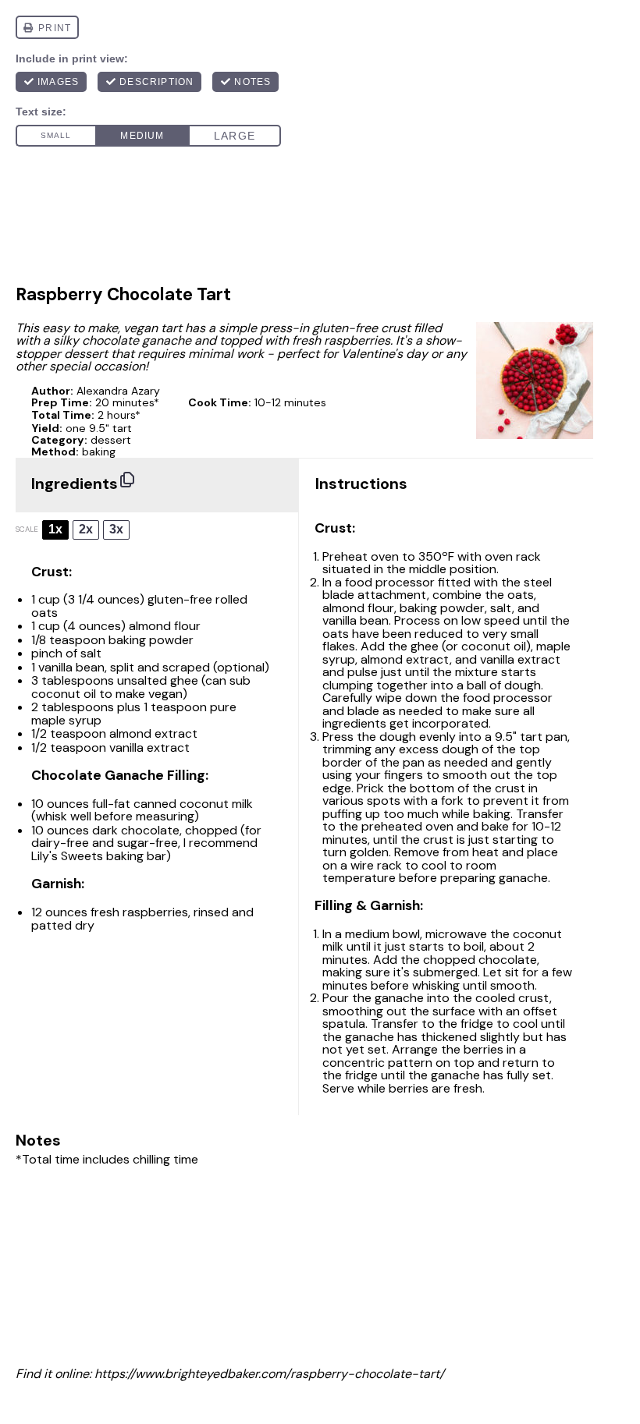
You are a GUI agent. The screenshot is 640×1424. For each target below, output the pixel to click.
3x (116, 529)
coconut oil (63, 693)
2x (86, 529)
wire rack (376, 865)
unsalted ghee (157, 680)
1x (55, 529)
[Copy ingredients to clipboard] (127, 479)
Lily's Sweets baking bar (98, 856)
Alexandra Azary (118, 391)
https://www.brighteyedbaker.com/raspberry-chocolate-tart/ (269, 1374)
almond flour (165, 626)
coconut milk (216, 803)
